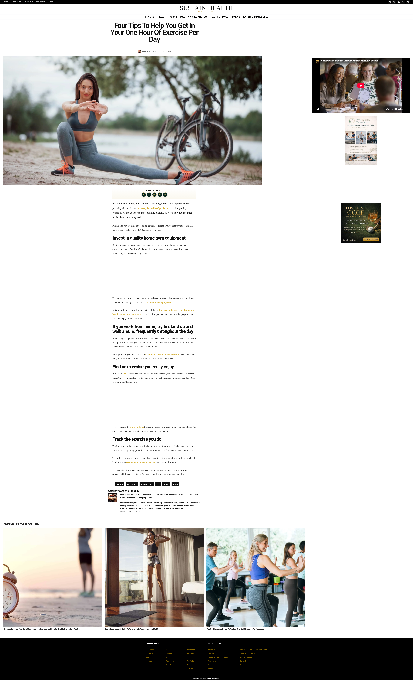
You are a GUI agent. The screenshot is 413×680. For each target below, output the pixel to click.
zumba (175, 484)
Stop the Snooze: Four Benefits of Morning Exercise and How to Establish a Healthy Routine (41, 629)
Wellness (170, 653)
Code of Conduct (246, 657)
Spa (167, 650)
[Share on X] (149, 194)
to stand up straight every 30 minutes (163, 354)
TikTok (190, 669)
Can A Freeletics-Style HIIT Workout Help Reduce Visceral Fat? (131, 629)
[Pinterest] (408, 2)
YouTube (190, 661)
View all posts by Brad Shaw (130, 511)
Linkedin (190, 665)
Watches (169, 665)
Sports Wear (150, 650)
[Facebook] (389, 2)
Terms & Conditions (247, 653)
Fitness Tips (132, 484)
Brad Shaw (146, 51)
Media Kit (211, 653)
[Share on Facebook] (144, 194)
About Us (211, 650)
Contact (243, 661)
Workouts (170, 661)
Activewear (149, 653)
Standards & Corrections (218, 657)
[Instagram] (403, 2)
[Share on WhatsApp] (160, 194)
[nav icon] (408, 17)
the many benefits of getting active (155, 208)
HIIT (126, 373)
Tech (147, 657)
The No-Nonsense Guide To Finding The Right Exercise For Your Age (235, 629)
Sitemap (211, 669)
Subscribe (244, 665)
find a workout (137, 426)
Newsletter (212, 661)
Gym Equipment (146, 484)
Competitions (213, 665)
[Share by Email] (165, 194)
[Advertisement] (154, 276)
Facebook (191, 650)
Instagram (191, 653)
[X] (394, 2)
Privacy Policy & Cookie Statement (253, 650)
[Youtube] (399, 2)
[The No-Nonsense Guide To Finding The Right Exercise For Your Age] (255, 577)
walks (166, 484)
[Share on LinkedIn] (154, 194)
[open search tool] (404, 17)
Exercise (120, 484)
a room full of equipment (159, 302)
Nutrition (148, 661)
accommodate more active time (141, 462)
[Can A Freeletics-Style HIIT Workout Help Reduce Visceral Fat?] (154, 577)
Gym (168, 657)
